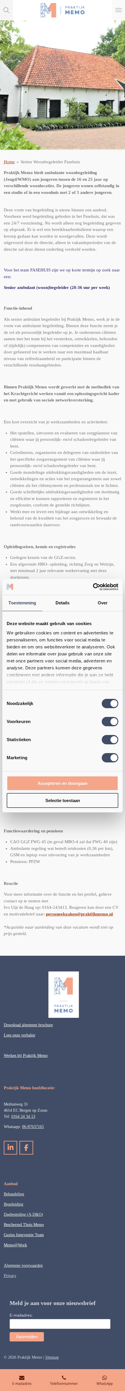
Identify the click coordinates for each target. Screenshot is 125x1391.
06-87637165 (33, 1127)
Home (9, 161)
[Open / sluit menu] (118, 10)
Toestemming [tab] (22, 602)
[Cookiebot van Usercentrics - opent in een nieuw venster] (92, 587)
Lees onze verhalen (19, 1035)
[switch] (110, 721)
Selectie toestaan (62, 800)
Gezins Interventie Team (24, 1235)
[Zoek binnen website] (6, 10)
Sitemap (52, 1357)
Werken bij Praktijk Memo (26, 1055)
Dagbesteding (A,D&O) (23, 1214)
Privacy (10, 1276)
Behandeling (14, 1194)
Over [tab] (103, 602)
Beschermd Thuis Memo (24, 1224)
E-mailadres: (21, 1315)
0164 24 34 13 (23, 1116)
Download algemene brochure (28, 1025)
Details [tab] (63, 602)
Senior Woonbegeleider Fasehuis (50, 161)
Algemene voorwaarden (23, 1265)
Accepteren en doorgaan (63, 783)
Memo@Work (15, 1245)
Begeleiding (13, 1204)
